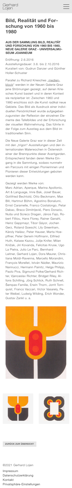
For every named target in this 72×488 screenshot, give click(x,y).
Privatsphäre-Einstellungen (21, 484)
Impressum (10, 471)
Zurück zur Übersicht (19, 444)
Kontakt (8, 480)
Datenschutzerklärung (18, 475)
